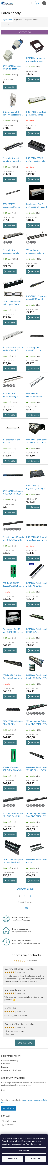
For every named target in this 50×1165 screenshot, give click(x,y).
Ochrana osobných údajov (11, 1070)
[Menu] (44, 3)
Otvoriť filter (25, 32)
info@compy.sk (11, 1121)
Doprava (4, 1067)
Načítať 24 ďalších (25, 889)
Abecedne (7, 25)
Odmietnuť (12, 1158)
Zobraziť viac (25, 1042)
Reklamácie (5, 1064)
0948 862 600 (10, 1124)
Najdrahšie (18, 19)
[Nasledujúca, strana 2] (25, 896)
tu (40, 1144)
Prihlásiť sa (8, 1108)
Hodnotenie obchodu (25, 955)
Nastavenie (24, 1150)
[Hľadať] (30, 3)
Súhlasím (35, 1158)
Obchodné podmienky (9, 1060)
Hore (26, 908)
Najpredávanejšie (31, 19)
